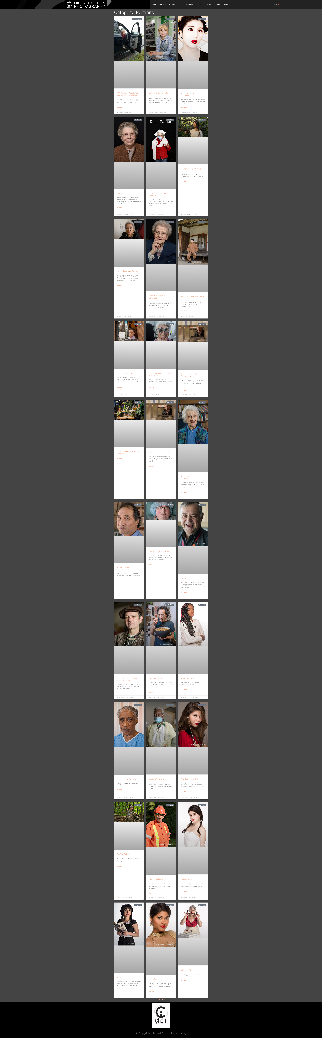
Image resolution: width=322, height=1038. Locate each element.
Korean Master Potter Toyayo (193, 297)
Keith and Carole (155, 678)
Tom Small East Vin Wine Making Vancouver (127, 679)
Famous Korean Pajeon (126, 373)
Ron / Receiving (123, 568)
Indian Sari (153, 979)
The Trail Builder (123, 854)
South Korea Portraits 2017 (160, 452)
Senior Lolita (186, 970)
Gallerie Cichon (175, 5)
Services (188, 5)
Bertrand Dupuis (187, 578)
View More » (120, 107)
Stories (199, 5)
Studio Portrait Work (189, 678)
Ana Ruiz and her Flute (190, 779)
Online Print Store (213, 5)
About (225, 5)
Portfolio (162, 5)
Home (153, 5)
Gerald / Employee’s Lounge (160, 552)
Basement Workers (156, 779)
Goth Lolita (121, 977)
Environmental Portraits (158, 93)
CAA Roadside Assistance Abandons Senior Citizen (127, 94)
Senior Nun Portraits (125, 193)
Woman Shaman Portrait (191, 169)
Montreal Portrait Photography (188, 94)
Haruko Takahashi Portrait (127, 271)
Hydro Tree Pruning (156, 879)
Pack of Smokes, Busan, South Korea (191, 375)
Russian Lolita (186, 879)
